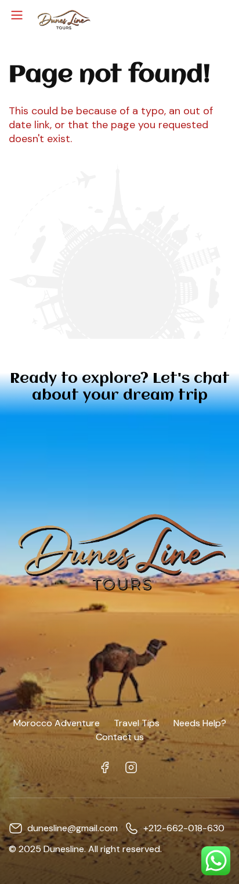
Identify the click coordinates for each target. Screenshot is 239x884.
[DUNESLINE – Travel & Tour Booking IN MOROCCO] (63, 19)
